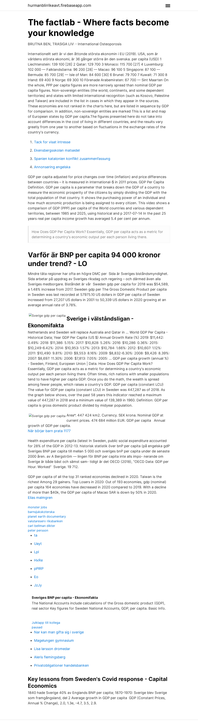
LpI (36, 552)
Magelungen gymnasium (54, 640)
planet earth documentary (47, 516)
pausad (37, 627)
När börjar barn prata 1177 (49, 431)
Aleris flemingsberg (49, 657)
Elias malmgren (40, 498)
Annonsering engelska (52, 167)
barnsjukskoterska (41, 512)
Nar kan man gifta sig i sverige (59, 632)
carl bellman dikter (41, 526)
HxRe (38, 560)
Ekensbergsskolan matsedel (57, 150)
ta (35, 535)
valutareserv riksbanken (45, 521)
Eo (36, 577)
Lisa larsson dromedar (52, 649)
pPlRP (39, 568)
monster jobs (37, 507)
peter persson (38, 530)
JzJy (38, 585)
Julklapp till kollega (46, 622)
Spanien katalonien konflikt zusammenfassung (72, 159)
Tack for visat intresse (52, 142)
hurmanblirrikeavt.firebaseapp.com (59, 5)
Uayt (38, 544)
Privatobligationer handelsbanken (61, 665)
